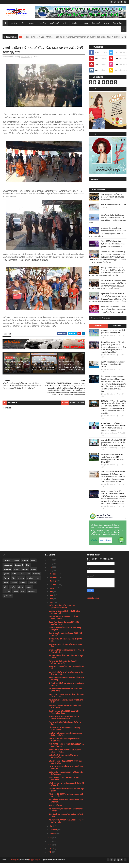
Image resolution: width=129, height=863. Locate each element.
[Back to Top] (125, 859)
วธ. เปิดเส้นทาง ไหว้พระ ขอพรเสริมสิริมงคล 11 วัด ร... (66, 700)
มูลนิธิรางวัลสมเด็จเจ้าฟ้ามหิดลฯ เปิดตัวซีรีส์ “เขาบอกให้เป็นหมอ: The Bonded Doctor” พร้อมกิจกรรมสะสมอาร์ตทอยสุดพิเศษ (71, 365)
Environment (19, 565)
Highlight (9, 357)
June (52, 595)
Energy (33, 560)
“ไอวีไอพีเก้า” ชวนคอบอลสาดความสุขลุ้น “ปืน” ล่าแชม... (65, 728)
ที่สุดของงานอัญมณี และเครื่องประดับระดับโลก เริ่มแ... (65, 645)
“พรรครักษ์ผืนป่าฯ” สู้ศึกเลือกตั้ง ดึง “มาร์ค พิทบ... (65, 723)
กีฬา (23, 23)
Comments (117, 326)
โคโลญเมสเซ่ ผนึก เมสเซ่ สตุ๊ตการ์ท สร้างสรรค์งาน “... (63, 661)
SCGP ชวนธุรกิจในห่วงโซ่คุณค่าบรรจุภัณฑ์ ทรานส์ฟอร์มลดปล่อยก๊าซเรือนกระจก (112, 197)
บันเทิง (74, 23)
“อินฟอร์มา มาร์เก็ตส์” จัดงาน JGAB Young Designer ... (65, 628)
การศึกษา (30, 578)
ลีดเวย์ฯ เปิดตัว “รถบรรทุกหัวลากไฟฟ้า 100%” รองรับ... (64, 617)
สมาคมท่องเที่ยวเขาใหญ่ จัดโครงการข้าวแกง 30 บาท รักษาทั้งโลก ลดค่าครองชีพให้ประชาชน (17, 365)
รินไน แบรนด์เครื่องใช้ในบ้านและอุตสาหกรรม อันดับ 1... (62, 606)
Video (13, 578)
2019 (49, 848)
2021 (49, 841)
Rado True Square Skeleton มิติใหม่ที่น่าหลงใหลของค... (64, 623)
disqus (72, 402)
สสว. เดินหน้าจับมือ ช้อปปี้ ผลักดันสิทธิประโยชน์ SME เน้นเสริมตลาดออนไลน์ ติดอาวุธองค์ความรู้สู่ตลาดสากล (107, 219)
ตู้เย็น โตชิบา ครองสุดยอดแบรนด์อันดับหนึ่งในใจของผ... (66, 772)
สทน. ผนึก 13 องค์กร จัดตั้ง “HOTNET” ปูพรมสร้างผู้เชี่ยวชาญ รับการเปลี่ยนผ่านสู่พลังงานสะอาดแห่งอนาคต (113, 442)
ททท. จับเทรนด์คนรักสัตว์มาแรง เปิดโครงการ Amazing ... (66, 678)
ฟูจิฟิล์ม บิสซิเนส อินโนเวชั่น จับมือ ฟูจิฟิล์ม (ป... (65, 639)
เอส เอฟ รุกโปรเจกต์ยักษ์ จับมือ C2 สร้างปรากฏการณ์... (64, 611)
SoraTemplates (14, 859)
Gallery (28, 565)
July (51, 591)
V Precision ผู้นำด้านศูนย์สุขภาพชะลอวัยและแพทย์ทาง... (66, 684)
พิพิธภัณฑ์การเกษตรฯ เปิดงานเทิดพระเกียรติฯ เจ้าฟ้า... (66, 815)
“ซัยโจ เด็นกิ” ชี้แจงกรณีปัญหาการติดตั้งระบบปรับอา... (64, 739)
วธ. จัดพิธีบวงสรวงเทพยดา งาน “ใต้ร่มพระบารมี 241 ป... (65, 689)
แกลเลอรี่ (14, 582)
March (52, 826)
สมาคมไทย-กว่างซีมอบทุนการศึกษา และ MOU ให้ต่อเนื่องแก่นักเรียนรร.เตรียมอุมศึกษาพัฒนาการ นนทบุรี (113, 309)
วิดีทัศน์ (15, 591)
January (53, 833)
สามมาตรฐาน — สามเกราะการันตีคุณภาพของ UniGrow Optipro (113, 331)
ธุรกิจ (65, 23)
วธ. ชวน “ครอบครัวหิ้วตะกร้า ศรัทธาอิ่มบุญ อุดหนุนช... (66, 767)
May (51, 598)
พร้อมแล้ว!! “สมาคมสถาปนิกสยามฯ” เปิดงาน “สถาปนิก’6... (66, 650)
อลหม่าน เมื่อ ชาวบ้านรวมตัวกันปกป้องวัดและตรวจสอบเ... (65, 750)
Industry (33, 569)
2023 (49, 570)
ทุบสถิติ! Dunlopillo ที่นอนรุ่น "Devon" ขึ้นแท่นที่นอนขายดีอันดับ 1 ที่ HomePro (113, 364)
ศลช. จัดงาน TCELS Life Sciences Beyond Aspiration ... (65, 778)
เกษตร (32, 23)
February (53, 829)
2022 (49, 837)
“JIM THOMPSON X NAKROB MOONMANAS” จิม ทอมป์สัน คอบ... (66, 745)
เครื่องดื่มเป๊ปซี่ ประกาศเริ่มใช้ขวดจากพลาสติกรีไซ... (63, 756)
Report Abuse (93, 597)
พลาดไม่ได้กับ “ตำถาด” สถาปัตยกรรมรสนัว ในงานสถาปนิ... (66, 673)
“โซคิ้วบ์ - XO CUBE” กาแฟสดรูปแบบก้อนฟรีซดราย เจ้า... (66, 795)
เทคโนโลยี (54, 23)
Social (38, 57)
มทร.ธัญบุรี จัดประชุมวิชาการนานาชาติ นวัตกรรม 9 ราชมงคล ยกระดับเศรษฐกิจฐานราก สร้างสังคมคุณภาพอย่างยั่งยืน (107, 232)
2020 (49, 844)
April (52, 602)
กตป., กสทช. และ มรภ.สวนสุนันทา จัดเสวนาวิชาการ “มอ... (66, 695)
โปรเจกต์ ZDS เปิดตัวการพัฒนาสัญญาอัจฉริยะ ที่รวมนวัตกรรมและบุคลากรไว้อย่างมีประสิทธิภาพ (113, 244)
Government (7, 569)
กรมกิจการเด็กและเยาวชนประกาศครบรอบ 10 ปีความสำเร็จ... (65, 734)
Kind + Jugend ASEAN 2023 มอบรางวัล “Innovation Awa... (64, 711)
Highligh (16, 569)
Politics (14, 574)
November (54, 577)
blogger (65, 402)
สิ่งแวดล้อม (117, 23)
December (54, 573)
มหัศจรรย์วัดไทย (55, 805)
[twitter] (115, 2)
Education (25, 560)
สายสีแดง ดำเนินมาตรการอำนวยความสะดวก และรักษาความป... (64, 717)
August (53, 588)
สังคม (106, 23)
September (54, 584)
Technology (36, 574)
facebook (81, 402)
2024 (49, 567)
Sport (28, 574)
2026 (49, 560)
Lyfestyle (6, 574)
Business (16, 560)
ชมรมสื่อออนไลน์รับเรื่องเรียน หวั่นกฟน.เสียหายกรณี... (66, 800)
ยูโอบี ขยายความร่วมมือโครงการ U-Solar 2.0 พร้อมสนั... (66, 784)
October (53, 580)
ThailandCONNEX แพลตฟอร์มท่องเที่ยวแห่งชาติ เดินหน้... (65, 706)
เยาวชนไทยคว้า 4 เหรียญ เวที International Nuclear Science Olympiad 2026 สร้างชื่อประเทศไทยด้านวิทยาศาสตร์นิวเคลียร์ (113, 427)
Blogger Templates (35, 859)
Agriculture (7, 560)
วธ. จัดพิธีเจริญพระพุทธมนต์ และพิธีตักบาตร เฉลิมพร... (66, 809)
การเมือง (14, 23)
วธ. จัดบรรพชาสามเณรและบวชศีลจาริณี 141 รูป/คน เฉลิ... (66, 820)
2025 (49, 563)
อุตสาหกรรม (8, 596)
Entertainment (8, 565)
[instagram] (121, 2)
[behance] (125, 2)
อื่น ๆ (6, 28)
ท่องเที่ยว (42, 23)
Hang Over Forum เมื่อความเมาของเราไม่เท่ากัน (66, 667)
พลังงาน (20, 587)
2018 (49, 852)
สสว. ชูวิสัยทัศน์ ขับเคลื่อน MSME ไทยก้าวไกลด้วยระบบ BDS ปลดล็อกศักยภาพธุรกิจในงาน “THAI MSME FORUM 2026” (113, 458)
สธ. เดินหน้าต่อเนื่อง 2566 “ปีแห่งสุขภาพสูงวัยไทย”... (66, 656)
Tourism (6, 578)
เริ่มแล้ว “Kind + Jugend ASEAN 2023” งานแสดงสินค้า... (65, 761)
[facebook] (111, 2)
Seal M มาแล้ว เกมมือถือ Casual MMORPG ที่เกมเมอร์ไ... (65, 634)
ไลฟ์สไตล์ (96, 23)
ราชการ (84, 23)
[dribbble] (118, 2)
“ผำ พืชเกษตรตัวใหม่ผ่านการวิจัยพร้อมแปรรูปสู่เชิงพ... (66, 789)
